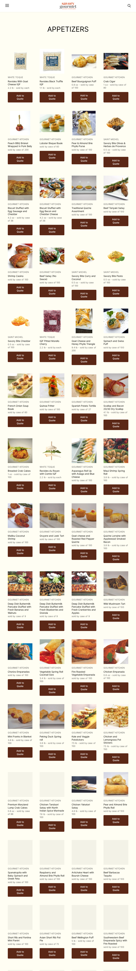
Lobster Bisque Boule (51, 143)
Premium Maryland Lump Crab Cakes (18, 806)
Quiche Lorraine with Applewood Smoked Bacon (114, 538)
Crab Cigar (109, 81)
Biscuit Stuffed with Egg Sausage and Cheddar (18, 211)
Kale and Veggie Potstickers (80, 738)
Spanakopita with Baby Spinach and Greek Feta (18, 875)
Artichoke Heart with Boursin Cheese (83, 874)
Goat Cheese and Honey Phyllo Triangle (83, 342)
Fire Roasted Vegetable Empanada (83, 673)
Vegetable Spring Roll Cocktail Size (51, 673)
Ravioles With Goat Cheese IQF (18, 83)
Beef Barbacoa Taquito (111, 874)
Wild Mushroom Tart (114, 603)
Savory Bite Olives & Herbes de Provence (114, 145)
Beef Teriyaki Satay (114, 208)
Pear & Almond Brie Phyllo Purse (82, 145)
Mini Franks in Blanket (20, 736)
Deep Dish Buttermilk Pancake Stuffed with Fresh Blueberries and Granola (51, 608)
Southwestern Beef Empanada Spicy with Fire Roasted (115, 940)
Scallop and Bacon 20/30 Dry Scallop (113, 407)
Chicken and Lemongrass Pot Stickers (112, 739)
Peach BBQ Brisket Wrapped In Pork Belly (20, 145)
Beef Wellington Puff (83, 937)
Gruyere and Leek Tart (52, 535)
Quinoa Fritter (47, 405)
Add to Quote (20, 97)
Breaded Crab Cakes (19, 470)
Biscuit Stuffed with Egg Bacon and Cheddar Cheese (50, 211)
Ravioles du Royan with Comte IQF (50, 472)
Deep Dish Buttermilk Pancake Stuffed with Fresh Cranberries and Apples (84, 608)
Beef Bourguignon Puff (84, 81)
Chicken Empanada (114, 671)
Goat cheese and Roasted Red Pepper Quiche (83, 538)
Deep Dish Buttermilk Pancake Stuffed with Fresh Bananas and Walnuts (19, 608)
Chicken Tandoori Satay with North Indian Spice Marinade (52, 807)
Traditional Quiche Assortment (81, 209)
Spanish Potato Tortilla (84, 405)
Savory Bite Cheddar (19, 341)
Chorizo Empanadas (19, 671)
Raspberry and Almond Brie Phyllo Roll (52, 874)
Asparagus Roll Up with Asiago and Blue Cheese (83, 473)
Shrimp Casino (15, 276)
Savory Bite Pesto (113, 276)
